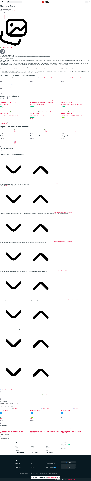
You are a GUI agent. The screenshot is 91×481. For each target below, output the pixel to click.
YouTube (69, 467)
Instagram (69, 464)
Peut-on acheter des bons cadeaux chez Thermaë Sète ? (64, 385)
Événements (48, 442)
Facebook (69, 462)
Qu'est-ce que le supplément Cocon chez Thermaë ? (64, 270)
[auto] (89, 1)
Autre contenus (64, 442)
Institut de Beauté (18, 97)
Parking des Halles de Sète (68, 136)
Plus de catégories (35, 452)
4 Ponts (5, 97)
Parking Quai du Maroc (6, 136)
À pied (7, 403)
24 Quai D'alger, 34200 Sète (6, 9)
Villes (16, 442)
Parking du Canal (35, 136)
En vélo (11, 403)
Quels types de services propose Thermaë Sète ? (63, 212)
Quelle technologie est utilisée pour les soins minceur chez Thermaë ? (67, 356)
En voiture (3, 403)
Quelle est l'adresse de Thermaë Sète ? (61, 183)
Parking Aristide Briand (6, 148)
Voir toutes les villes (20, 452)
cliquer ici (6, 185)
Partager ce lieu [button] (11, 436)
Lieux (32, 442)
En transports (15, 403)
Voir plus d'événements (5, 434)
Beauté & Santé (10, 97)
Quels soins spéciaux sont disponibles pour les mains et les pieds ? (66, 299)
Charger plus (4, 92)
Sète (14, 10)
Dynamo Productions (72, 479)
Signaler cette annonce (5, 438)
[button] (8, 13)
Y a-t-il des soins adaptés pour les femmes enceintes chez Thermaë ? (67, 328)
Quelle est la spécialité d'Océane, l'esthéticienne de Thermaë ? (65, 241)
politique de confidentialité (52, 477)
